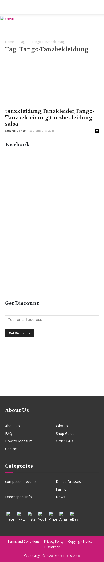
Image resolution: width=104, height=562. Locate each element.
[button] (97, 7)
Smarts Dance (15, 130)
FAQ (8, 433)
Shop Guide (65, 433)
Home (9, 42)
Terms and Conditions (23, 541)
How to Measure (19, 441)
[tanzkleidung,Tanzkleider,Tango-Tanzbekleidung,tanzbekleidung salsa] (52, 81)
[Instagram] (32, 516)
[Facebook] (10, 516)
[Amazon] (63, 516)
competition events (21, 481)
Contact (11, 448)
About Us (12, 425)
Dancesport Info (18, 496)
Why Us (62, 425)
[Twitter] (21, 516)
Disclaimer (52, 547)
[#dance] (52, 388)
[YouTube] (42, 516)
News (60, 496)
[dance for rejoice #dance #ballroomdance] (52, 372)
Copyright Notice (80, 541)
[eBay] (74, 516)
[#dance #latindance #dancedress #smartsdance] (52, 380)
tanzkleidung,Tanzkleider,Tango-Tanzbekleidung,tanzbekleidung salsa (49, 117)
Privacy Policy (53, 541)
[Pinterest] (53, 516)
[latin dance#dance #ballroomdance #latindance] (52, 364)
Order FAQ (64, 441)
